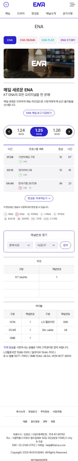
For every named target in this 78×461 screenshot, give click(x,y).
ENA (10, 40)
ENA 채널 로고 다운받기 (39, 113)
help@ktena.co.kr (56, 445)
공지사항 (68, 13)
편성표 (35, 13)
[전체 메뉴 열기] (72, 4)
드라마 (21, 13)
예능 (7, 13)
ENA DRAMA (27, 40)
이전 (9, 131)
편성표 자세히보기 (37, 198)
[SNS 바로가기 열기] (6, 4)
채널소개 (51, 13)
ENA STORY (68, 40)
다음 (69, 131)
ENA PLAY (48, 40)
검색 (65, 245)
